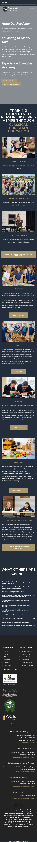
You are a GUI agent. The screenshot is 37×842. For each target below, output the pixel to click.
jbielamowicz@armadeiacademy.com (24, 757)
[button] (18, 3)
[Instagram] (21, 805)
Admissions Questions (28, 742)
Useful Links (6, 2)
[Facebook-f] (16, 805)
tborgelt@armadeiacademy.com (25, 771)
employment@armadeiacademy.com (24, 798)
